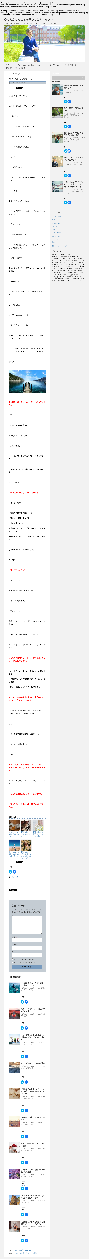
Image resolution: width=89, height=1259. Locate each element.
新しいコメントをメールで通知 (24, 959)
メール (15, 944)
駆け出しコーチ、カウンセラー (62, 246)
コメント (16, 915)
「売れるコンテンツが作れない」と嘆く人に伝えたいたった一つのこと (73, 184)
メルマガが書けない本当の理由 (33, 1063)
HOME (8, 65)
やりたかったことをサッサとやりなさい (28, 19)
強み (53, 242)
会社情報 (22, 68)
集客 (53, 219)
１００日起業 (56, 216)
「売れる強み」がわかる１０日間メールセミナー (27, 65)
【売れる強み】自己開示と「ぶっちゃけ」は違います (38, 834)
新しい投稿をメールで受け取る (24, 962)
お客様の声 (56, 223)
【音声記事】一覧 (11, 68)
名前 (14, 937)
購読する (57, 73)
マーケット (56, 239)
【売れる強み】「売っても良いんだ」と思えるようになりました (26, 855)
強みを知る (16, 877)
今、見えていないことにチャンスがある (14, 834)
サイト (14, 952)
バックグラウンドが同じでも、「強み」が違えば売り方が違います (33, 1037)
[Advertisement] (68, 296)
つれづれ (55, 226)
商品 (53, 229)
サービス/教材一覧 (70, 65)
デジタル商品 (56, 232)
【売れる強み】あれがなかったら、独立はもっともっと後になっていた (33, 1091)
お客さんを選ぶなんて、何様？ (26, 1253)
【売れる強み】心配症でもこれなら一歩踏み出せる (14, 854)
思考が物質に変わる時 (23, 1250)
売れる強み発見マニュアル (53, 65)
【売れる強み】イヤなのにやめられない (26, 834)
